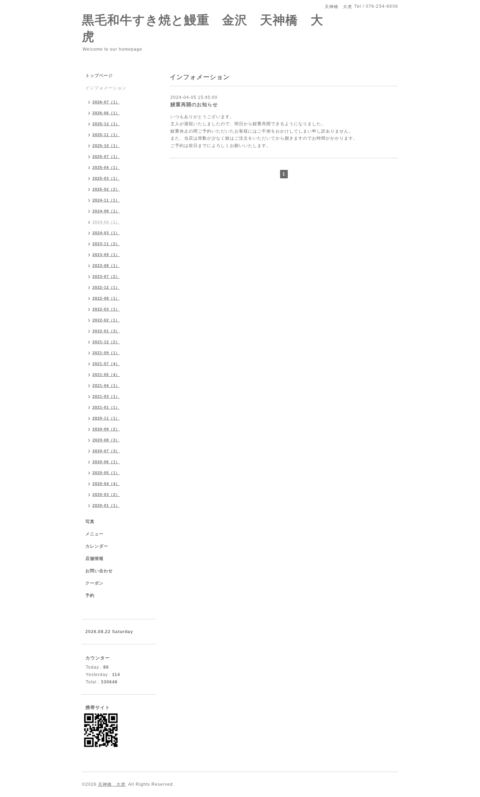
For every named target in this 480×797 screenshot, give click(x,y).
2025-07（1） (106, 156)
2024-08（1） (106, 211)
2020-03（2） (106, 494)
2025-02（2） (106, 189)
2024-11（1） (106, 200)
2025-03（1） (106, 178)
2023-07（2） (106, 276)
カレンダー (96, 546)
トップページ (99, 75)
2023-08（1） (106, 265)
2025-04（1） (106, 167)
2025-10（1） (106, 146)
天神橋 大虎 (111, 784)
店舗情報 (94, 558)
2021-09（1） (106, 353)
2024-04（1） (106, 222)
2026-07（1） (106, 102)
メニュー (94, 533)
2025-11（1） (106, 135)
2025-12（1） (106, 124)
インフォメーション (106, 87)
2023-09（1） (106, 255)
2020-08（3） (106, 440)
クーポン (94, 583)
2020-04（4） (106, 484)
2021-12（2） (106, 342)
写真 (90, 521)
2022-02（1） (106, 320)
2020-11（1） (106, 418)
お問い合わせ (99, 570)
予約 (90, 595)
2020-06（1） (106, 462)
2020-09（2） (106, 429)
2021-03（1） (106, 396)
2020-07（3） (106, 451)
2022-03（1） (106, 309)
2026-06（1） (106, 113)
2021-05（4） (106, 374)
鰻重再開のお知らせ (194, 104)
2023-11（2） (106, 244)
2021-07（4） (106, 364)
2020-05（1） (106, 473)
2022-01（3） (106, 331)
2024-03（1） (106, 233)
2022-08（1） (106, 298)
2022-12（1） (106, 287)
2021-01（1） (106, 407)
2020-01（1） (106, 505)
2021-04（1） (106, 385)
